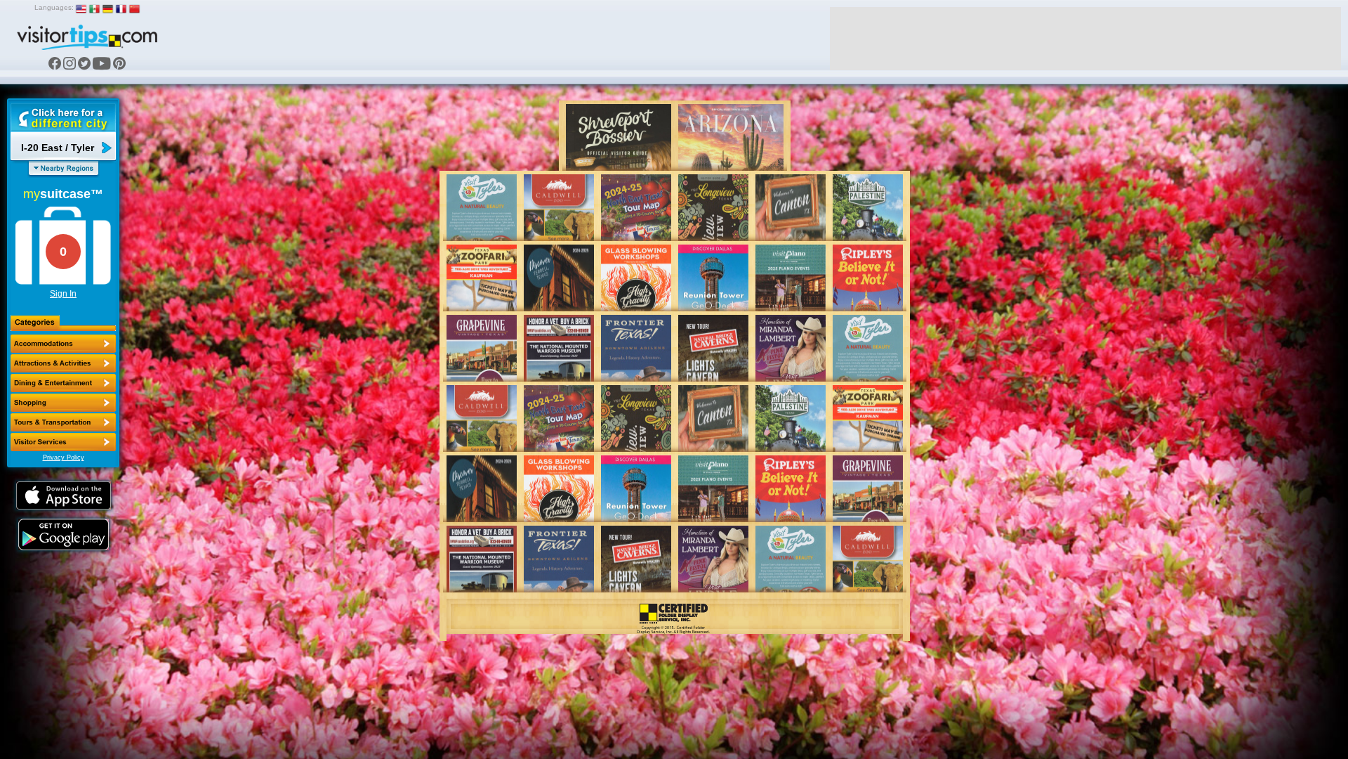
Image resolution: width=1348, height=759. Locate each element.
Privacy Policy (63, 457)
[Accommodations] (63, 344)
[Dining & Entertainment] (63, 383)
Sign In (63, 294)
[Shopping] (63, 403)
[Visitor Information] (63, 442)
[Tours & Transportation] (63, 422)
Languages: (54, 7)
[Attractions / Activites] (63, 363)
